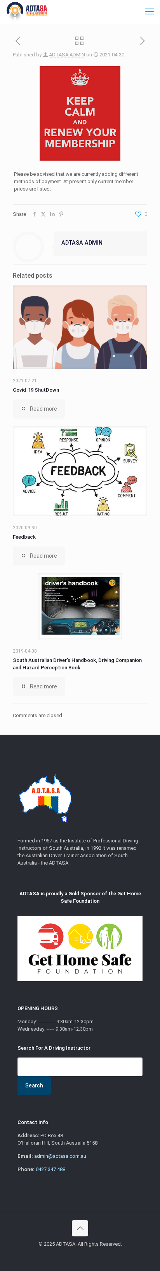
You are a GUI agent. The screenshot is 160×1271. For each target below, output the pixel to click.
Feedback (24, 537)
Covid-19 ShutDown (36, 390)
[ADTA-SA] (26, 11)
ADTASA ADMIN (67, 55)
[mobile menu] (149, 11)
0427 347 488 (50, 1169)
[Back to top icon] (80, 1228)
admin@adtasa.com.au (60, 1156)
